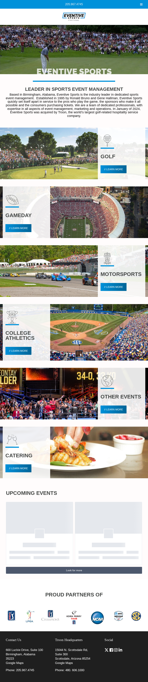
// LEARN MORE (113, 169)
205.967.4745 (74, 4)
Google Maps (15, 663)
